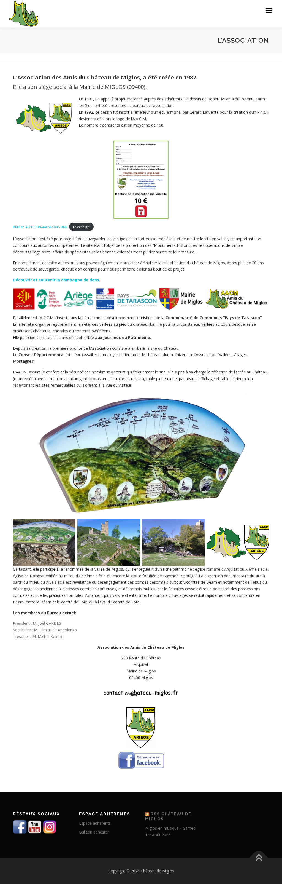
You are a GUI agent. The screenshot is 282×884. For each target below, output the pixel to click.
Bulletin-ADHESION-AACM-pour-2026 (40, 227)
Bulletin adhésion (94, 832)
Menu (269, 10)
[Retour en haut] (259, 858)
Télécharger (81, 227)
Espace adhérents (95, 823)
